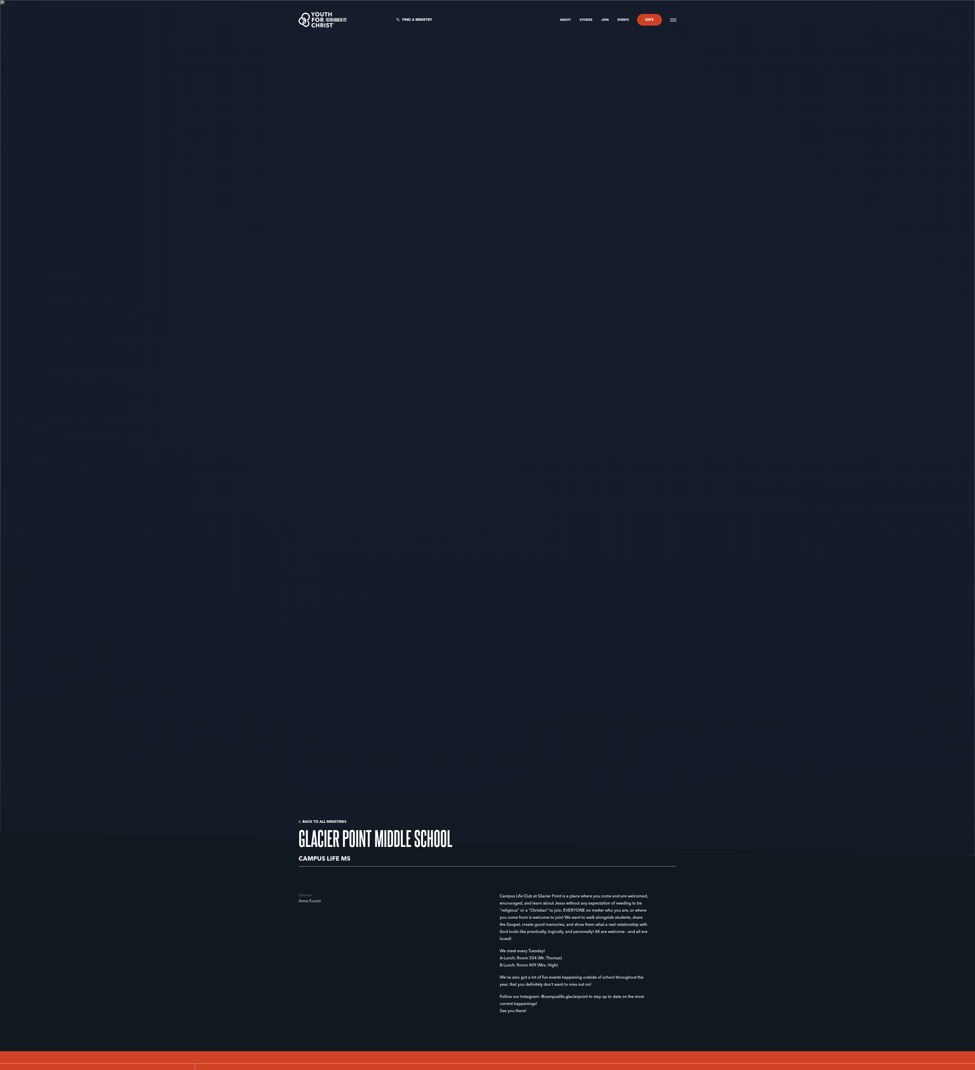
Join (605, 20)
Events (623, 20)
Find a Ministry (417, 20)
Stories (586, 20)
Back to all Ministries (324, 822)
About (566, 20)
